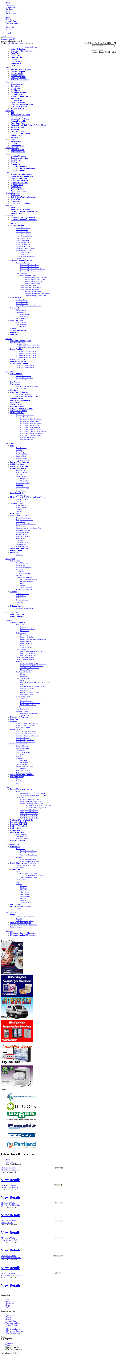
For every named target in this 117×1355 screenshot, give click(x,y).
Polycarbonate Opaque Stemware (30, 425)
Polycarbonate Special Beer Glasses (31, 433)
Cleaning (8, 154)
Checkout (8, 9)
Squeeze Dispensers (22, 318)
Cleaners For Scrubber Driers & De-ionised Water (35, 682)
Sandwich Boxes (21, 544)
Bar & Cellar (20, 625)
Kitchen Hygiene (21, 633)
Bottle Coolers (20, 849)
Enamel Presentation (22, 304)
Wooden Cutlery (17, 135)
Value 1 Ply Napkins (18, 78)
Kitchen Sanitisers (26, 643)
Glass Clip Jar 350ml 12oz (10, 1205)
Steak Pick (19, 511)
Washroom (19, 662)
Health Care (15, 164)
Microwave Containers (23, 536)
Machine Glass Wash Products (25, 659)
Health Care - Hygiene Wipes (25, 740)
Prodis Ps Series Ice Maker (28, 859)
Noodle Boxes (20, 538)
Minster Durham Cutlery (23, 234)
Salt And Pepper (21, 312)
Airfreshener (24, 699)
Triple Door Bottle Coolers (28, 855)
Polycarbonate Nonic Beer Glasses (30, 423)
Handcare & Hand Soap (23, 727)
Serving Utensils (21, 880)
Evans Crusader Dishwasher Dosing (31, 651)
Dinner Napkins (17, 74)
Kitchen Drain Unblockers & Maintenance (33, 639)
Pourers (22, 585)
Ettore (18, 779)
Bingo (13, 207)
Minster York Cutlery (22, 242)
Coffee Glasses (16, 100)
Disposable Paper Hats (22, 483)
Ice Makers (19, 857)
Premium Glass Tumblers (23, 380)
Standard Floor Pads (22, 764)
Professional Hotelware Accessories (31, 271)
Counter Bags (20, 452)
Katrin (18, 791)
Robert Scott (20, 781)
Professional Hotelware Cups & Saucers (32, 269)
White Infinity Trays (22, 546)
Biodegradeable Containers (24, 520)
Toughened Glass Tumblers (24, 378)
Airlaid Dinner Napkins (20, 80)
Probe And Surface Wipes (23, 489)
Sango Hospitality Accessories (29, 289)
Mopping (19, 756)
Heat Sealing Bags (21, 458)
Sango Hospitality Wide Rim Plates (36, 277)
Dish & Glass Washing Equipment (24, 197)
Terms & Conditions (12, 23)
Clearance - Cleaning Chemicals (23, 218)
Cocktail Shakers (21, 596)
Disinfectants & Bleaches (23, 672)
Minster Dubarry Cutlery (23, 232)
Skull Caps (23, 900)
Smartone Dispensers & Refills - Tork (31, 803)
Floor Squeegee (20, 750)
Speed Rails (19, 575)
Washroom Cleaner (26, 670)
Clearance (9, 216)
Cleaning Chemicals (18, 156)
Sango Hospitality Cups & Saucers (31, 287)
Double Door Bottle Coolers (29, 853)
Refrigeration (16, 195)
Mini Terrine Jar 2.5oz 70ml (11, 1258)
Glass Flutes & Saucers (19, 92)
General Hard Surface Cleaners (29, 692)
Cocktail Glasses (17, 94)
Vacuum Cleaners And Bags (24, 766)
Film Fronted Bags (21, 454)
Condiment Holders (22, 600)
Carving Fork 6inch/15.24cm (34, 875)
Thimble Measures (26, 587)
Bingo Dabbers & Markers (21, 209)
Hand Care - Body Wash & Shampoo (31, 666)
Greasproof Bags (21, 456)
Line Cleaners (24, 631)
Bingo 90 (19, 919)
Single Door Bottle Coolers (28, 851)
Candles (14, 59)
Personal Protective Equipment (23, 168)
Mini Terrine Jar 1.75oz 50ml (11, 1275)
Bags (12, 113)
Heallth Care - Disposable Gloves (26, 734)
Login (7, 11)
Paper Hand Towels (18, 191)
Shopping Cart (10, 7)
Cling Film (19, 474)
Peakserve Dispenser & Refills (29, 799)
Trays (17, 604)
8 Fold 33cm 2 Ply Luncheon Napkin (27, 347)
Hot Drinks (19, 555)
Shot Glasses (15, 98)
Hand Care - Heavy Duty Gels (25, 725)
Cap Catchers (20, 571)
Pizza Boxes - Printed (22, 542)
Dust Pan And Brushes (22, 748)
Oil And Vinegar (21, 310)
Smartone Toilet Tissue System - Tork (36, 808)
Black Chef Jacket (26, 890)
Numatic (23, 768)
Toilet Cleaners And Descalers (29, 668)
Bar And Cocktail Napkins (21, 69)
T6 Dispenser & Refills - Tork (29, 812)
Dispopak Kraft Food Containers (26, 524)
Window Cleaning (18, 170)
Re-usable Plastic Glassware (24, 417)
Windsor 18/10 (24, 254)
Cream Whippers (21, 476)
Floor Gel (23, 684)
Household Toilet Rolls (19, 181)
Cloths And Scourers (22, 746)
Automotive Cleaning (22, 711)
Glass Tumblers (17, 84)
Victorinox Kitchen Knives (28, 877)
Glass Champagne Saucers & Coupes (27, 396)
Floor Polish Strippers (27, 688)
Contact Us (9, 27)
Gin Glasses (15, 90)
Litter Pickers (20, 754)
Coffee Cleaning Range (27, 629)
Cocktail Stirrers (21, 598)
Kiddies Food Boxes (22, 534)
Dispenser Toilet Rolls (19, 178)
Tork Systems (20, 797)
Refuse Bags (19, 758)
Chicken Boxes (20, 522)
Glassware (9, 82)
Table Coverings (17, 57)
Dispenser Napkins (18, 76)
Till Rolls (14, 65)
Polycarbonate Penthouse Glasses (30, 427)
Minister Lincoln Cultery (23, 228)
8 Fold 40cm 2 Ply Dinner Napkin (26, 353)
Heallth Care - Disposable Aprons (26, 731)
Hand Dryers (16, 160)
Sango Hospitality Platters (33, 283)
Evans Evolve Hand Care (28, 655)
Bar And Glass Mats (22, 563)
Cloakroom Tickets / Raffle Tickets (24, 211)
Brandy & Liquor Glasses (21, 96)
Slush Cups (15, 129)
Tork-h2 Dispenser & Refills (29, 818)
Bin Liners (23, 760)
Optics (22, 583)
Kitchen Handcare (25, 641)
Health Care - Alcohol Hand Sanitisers (27, 736)
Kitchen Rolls (16, 187)
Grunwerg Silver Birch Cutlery (25, 248)
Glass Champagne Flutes (23, 394)
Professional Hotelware (23, 263)
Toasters (18, 908)
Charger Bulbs (24, 479)
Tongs (18, 882)
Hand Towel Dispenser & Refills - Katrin (32, 793)
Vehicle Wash (24, 715)
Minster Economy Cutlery (24, 236)
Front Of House (31, 47)
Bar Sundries (16, 141)
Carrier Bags (19, 450)
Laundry (18, 707)
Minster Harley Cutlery (23, 244)
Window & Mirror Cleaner (28, 705)
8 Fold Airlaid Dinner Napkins (25, 367)
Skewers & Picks (17, 127)
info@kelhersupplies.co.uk (15, 43)
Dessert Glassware (18, 102)
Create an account (11, 13)
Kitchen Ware (16, 199)
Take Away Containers (19, 131)
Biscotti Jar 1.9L (7, 1223)
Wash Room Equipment (23, 771)
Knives (18, 871)
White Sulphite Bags (22, 460)
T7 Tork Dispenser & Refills (29, 814)
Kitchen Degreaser (26, 635)
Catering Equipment (12, 193)
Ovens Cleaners (25, 645)
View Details (10, 1180)
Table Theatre (16, 53)
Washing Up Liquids (26, 647)
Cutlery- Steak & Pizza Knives (25, 256)
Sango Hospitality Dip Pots (33, 291)
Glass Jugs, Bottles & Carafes (22, 104)
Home (7, 3)
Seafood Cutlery (21, 258)
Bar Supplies (10, 139)
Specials (8, 33)
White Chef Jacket (26, 902)
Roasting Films (20, 491)
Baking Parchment (21, 472)
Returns (8, 29)
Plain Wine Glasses (21, 388)
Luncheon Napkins (18, 72)
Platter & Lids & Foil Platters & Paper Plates (28, 125)
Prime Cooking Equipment (21, 203)
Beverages (15, 137)
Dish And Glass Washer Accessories (26, 865)
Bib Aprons (23, 888)
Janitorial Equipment (19, 166)
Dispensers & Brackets (19, 158)
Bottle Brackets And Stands (28, 579)
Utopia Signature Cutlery (23, 246)
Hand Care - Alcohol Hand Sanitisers (27, 723)
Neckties (23, 898)
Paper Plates (19, 501)
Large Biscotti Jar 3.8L (9, 1240)
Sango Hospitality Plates (28, 275)
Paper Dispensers (17, 189)
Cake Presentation (21, 300)
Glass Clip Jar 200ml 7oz (10, 1187)
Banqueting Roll (21, 322)
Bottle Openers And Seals (23, 567)
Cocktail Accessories (22, 594)
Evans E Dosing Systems (28, 653)
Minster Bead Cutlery (22, 230)
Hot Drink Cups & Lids (20, 119)
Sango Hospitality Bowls (28, 285)
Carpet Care (24, 680)
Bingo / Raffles (10, 205)
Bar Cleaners (24, 627)
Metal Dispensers (21, 834)
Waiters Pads (16, 63)
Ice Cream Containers (22, 487)
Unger (18, 783)
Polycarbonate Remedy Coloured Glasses (33, 431)
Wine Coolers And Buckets (24, 590)
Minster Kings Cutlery (23, 240)
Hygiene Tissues (17, 185)
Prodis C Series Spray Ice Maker (30, 861)
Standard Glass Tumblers (23, 376)
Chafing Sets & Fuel (18, 61)
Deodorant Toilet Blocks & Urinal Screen (33, 664)
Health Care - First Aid (22, 738)
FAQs (7, 1307)
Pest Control (15, 201)
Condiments (15, 55)
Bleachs (22, 674)
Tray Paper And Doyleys (20, 133)
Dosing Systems (21, 649)
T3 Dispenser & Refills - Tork (29, 810)
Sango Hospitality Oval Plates (34, 281)
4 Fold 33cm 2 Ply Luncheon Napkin (27, 345)
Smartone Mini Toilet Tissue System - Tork (38, 805)
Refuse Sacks (24, 762)
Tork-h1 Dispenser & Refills (29, 816)
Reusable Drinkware (26, 439)
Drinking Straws (17, 146)
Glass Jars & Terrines (19, 107)
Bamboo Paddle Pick (22, 505)
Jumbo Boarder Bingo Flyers (24, 921)
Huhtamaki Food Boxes (23, 530)
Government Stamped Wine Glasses (27, 386)
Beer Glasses (15, 86)
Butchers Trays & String (20, 115)
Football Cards (16, 213)
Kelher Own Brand (12, 148)
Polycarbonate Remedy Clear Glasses (31, 429)
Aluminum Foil (20, 470)
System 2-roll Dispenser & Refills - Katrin (33, 795)
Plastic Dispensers (21, 836)
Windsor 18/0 (24, 252)
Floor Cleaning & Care (23, 678)
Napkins (8, 67)
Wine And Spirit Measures (24, 577)
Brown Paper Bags (21, 448)
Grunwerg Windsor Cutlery (24, 250)
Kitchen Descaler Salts (27, 637)
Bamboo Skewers (21, 507)
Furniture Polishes (26, 701)
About (7, 17)
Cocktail (14, 144)
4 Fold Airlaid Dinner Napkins (25, 365)
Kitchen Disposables (18, 121)
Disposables (9, 111)
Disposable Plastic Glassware (25, 415)
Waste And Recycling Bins (24, 773)
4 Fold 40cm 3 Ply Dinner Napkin (26, 355)
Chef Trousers (24, 894)
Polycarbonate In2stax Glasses (29, 421)
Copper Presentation (22, 302)
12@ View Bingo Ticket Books (25, 917)
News (7, 1305)
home (7, 1299)
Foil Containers (20, 526)
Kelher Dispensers (18, 152)
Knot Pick (19, 509)
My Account (10, 5)
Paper (7, 172)
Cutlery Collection (18, 49)
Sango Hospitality (21, 273)
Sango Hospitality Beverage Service (36, 295)
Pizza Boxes (19, 540)
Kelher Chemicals (17, 150)
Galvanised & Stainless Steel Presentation (28, 306)
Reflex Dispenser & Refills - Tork (30, 801)
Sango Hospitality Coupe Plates (35, 279)
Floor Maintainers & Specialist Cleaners (32, 686)
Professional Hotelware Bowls (29, 267)
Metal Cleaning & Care (23, 709)
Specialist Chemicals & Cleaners (30, 703)
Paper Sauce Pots (17, 123)
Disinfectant (24, 676)
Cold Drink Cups (17, 117)
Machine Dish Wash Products (25, 657)
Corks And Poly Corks (27, 581)
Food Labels (19, 485)
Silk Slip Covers (21, 326)
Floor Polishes (24, 690)
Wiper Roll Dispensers (22, 838)
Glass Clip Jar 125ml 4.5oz (10, 1170)
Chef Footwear (24, 892)
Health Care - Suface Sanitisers (25, 742)
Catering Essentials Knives (28, 873)
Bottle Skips (19, 569)
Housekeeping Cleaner (23, 696)
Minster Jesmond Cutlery (23, 238)
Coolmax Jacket (25, 896)
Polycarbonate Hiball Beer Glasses (31, 419)
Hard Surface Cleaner (26, 694)
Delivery (8, 19)
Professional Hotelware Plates (29, 265)
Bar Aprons (23, 886)
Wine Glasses (16, 88)
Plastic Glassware (17, 109)
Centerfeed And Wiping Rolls (22, 176)
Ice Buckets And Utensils (23, 573)
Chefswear (19, 884)
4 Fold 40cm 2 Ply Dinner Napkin (26, 351)
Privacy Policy (10, 21)
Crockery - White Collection (21, 51)
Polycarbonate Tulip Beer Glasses (30, 435)
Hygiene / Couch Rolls (19, 183)
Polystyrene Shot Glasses (28, 437)
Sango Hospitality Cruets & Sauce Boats (37, 293)
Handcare (14, 162)
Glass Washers (20, 867)
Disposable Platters (22, 499)
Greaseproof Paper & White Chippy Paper (28, 528)
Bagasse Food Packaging (23, 518)
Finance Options (11, 1325)
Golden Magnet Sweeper (23, 752)
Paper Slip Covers (21, 324)
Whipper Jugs (24, 481)
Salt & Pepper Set (25, 314)
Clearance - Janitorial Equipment (24, 220)
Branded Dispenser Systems (21, 174)
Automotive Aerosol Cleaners (29, 713)
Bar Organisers (20, 565)
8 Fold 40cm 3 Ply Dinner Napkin (26, 357)
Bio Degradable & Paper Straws (25, 608)
